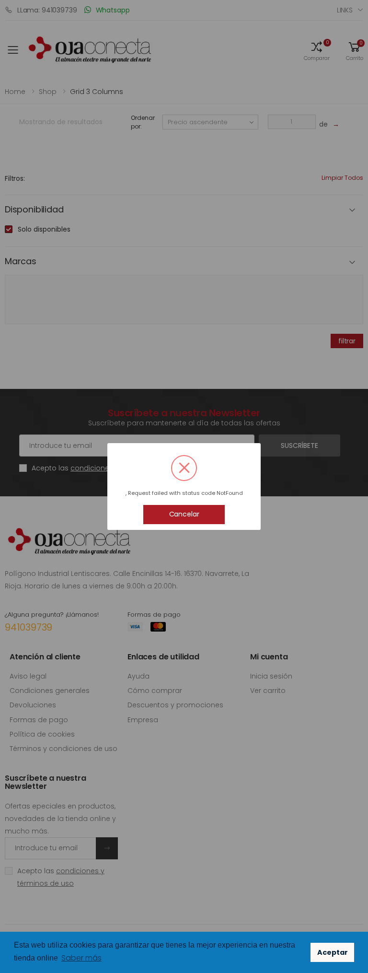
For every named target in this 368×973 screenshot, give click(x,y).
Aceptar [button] (332, 952)
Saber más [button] (81, 957)
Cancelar (184, 514)
